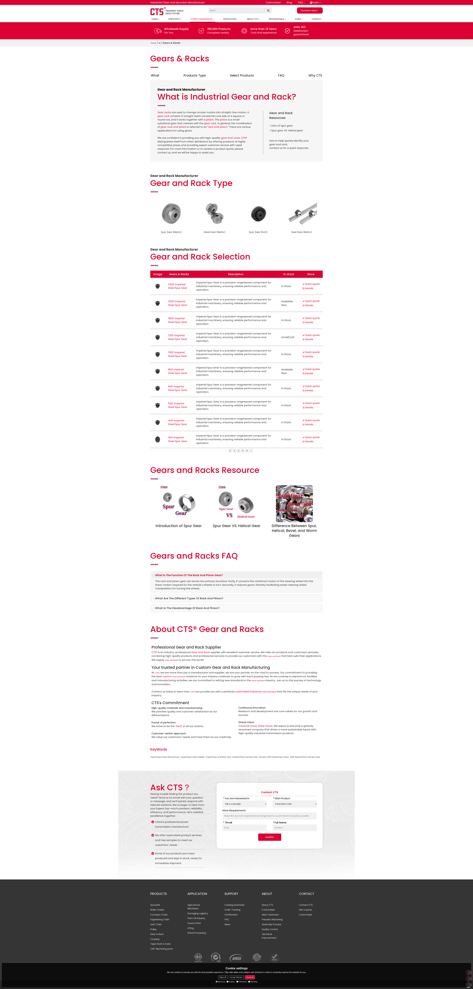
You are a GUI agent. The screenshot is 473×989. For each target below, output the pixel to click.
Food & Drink (194, 923)
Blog (289, 2)
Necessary (221, 982)
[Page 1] (222, 451)
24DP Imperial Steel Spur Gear (177, 286)
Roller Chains (157, 909)
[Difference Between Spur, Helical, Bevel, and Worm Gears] (294, 503)
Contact (316, 19)
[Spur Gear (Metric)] (171, 213)
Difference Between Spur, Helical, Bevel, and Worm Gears (294, 530)
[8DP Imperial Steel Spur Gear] (157, 371)
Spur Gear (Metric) (171, 232)
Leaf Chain (156, 924)
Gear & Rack (157, 934)
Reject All (223, 977)
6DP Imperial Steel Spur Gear (177, 388)
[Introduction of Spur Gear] (178, 503)
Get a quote (305, 909)
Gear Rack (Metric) (301, 232)
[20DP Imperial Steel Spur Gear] (157, 303)
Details (309, 288)
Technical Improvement (269, 936)
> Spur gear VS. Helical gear (286, 130)
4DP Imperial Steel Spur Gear (177, 422)
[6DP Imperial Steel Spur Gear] (157, 388)
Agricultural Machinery (193, 906)
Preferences (242, 982)
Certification (231, 914)
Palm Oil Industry (196, 918)
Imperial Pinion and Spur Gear (245, 757)
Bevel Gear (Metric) (214, 232)
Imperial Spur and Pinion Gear (218, 757)
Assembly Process (271, 924)
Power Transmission (201, 19)
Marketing (253, 982)
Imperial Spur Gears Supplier (193, 757)
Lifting (190, 928)
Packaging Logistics (197, 913)
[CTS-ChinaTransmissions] (167, 11)
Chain (155, 19)
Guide (298, 19)
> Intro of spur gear (281, 125)
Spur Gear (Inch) (258, 232)
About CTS (252, 19)
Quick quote (312, 284)
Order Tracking (232, 909)
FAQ (300, 2)
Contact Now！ (310, 10)
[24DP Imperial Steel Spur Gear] (157, 286)
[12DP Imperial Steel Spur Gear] (157, 337)
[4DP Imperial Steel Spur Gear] (157, 422)
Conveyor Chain (159, 914)
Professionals (276, 19)
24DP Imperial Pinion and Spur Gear (305, 757)
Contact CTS (306, 904)
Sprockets (174, 19)
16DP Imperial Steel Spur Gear (177, 320)
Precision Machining (272, 919)
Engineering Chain (159, 919)
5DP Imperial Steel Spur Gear (177, 405)
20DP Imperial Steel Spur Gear (177, 303)
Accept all (249, 977)
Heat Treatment (270, 914)
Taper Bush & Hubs (160, 943)
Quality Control (270, 929)
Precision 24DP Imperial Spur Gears (274, 757)
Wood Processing (196, 932)
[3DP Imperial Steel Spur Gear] (157, 439)
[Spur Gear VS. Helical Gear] (236, 503)
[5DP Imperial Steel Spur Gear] (157, 405)
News (227, 924)
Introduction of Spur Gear (179, 525)
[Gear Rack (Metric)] (301, 213)
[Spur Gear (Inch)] (258, 213)
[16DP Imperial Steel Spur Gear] (157, 320)
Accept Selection (236, 977)
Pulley (153, 929)
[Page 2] (251, 451)
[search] (268, 10)
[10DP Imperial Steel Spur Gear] (157, 354)
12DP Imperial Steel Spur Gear (177, 337)
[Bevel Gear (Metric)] (214, 213)
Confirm (269, 837)
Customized (273, 2)
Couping (154, 939)
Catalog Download (234, 904)
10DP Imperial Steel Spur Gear (177, 354)
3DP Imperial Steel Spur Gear (177, 439)
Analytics (232, 982)
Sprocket (155, 904)
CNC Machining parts (161, 948)
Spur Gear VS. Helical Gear (236, 525)
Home (153, 43)
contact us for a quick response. (289, 148)
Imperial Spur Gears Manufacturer (164, 757)
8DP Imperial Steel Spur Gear (177, 371)
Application (229, 19)
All (159, 43)
